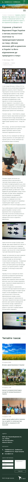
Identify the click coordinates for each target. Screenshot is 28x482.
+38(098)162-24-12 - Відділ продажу (14, 451)
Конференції (6, 63)
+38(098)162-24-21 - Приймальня (12, 2)
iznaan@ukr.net (8, 453)
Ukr (24, 1)
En (24, 3)
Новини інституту (7, 65)
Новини (13, 63)
